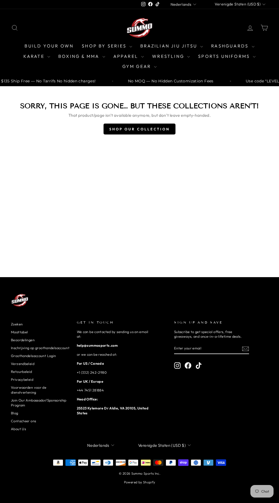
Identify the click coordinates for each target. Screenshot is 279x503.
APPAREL (126, 56)
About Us (18, 429)
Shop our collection (139, 129)
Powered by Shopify (139, 482)
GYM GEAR (137, 66)
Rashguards (230, 46)
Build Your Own (49, 46)
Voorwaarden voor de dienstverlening (28, 389)
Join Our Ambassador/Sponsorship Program (38, 402)
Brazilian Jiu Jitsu (169, 46)
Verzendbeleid (22, 363)
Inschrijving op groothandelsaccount (40, 348)
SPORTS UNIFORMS (224, 56)
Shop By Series (105, 46)
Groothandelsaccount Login (33, 356)
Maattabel (19, 332)
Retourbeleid (21, 371)
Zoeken (17, 324)
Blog (14, 413)
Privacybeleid (22, 379)
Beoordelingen (23, 340)
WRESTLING (169, 56)
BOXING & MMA (79, 56)
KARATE (34, 56)
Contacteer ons (23, 421)
